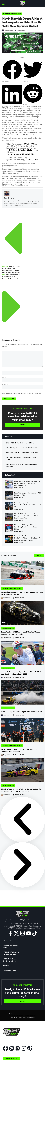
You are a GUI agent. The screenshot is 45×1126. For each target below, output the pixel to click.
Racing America (8, 1101)
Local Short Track (9, 971)
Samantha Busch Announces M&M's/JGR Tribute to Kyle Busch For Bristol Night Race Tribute (27, 538)
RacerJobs (7, 1111)
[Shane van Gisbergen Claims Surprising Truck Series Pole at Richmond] (9, 528)
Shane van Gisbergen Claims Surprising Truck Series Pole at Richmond (25, 527)
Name (4, 370)
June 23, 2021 (31, 160)
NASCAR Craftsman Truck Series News (12, 588)
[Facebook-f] (10, 933)
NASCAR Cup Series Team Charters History (21, 448)
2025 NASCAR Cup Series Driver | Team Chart (22, 452)
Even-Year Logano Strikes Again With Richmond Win (27, 494)
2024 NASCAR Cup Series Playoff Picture (20, 443)
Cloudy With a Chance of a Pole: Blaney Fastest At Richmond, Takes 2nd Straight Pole (27, 516)
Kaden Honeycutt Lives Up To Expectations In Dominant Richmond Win (27, 505)
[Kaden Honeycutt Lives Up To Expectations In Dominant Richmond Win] (9, 506)
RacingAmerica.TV (9, 1106)
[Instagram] (22, 933)
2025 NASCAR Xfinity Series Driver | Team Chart (21, 458)
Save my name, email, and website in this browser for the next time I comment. (21, 394)
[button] (3, 4)
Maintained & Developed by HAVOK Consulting (22, 1015)
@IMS (11, 150)
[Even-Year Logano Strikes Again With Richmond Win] (9, 495)
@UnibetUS (28, 144)
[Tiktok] (34, 933)
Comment (6, 350)
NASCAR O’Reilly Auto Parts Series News (11, 953)
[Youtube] (28, 933)
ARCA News (7, 966)
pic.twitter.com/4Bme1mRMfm (20, 154)
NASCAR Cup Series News (12, 13)
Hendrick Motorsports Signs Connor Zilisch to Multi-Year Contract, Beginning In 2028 (27, 483)
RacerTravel (7, 1116)
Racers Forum (8, 1121)
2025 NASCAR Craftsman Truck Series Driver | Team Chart (22, 465)
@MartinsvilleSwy (26, 150)
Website (5, 384)
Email (4, 377)
